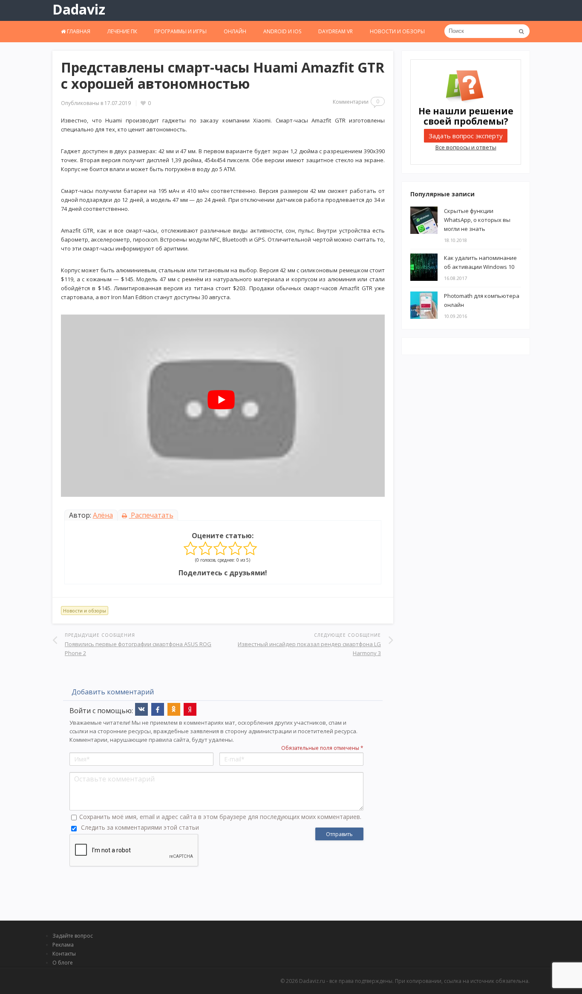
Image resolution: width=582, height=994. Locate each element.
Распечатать (151, 515)
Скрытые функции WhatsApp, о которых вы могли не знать (477, 220)
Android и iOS (282, 31)
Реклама (63, 944)
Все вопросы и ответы (465, 147)
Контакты (64, 953)
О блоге (62, 962)
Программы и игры (180, 31)
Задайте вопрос (72, 935)
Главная (78, 31)
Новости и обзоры (397, 31)
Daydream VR (335, 31)
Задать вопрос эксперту (466, 135)
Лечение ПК (122, 31)
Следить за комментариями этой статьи (140, 827)
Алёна (103, 515)
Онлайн (235, 31)
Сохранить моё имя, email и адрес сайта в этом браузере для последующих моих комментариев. (220, 817)
